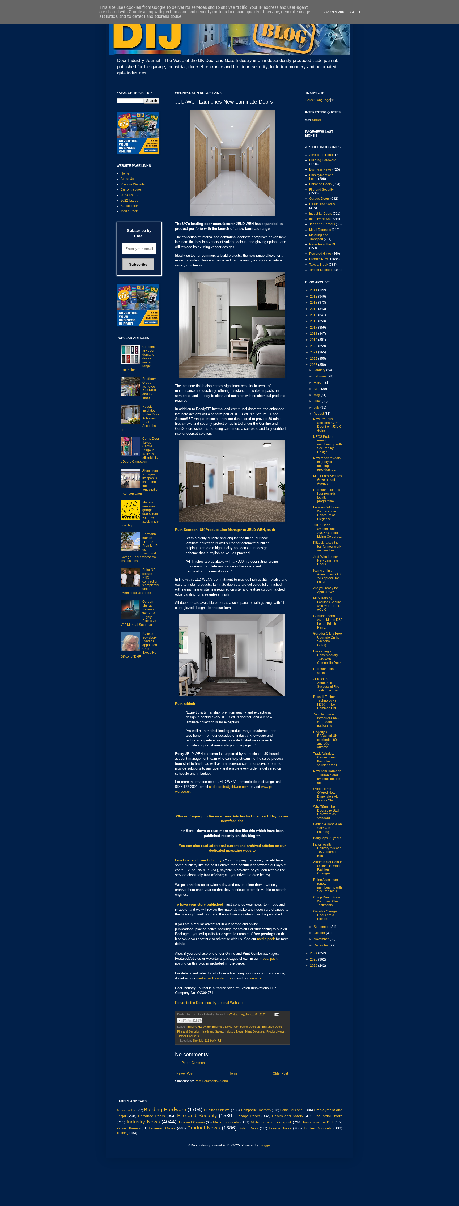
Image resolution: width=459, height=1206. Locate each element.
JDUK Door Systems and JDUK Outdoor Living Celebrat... (327, 530)
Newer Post (184, 1073)
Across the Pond (321, 155)
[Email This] (179, 1020)
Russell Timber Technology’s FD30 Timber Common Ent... (325, 702)
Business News (222, 1026)
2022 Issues (129, 200)
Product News (275, 1031)
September (322, 927)
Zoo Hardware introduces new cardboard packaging (326, 720)
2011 (314, 290)
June (318, 401)
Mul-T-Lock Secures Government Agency (327, 480)
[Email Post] (276, 1014)
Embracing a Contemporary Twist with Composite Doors (327, 657)
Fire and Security (188, 1031)
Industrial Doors (320, 213)
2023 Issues (129, 195)
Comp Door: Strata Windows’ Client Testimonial (327, 901)
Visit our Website (133, 184)
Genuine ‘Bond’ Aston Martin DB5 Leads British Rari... (327, 621)
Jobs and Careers (322, 224)
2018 (314, 334)
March (319, 382)
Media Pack (129, 211)
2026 (314, 965)
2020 (314, 346)
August (319, 413)
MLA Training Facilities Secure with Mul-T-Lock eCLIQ (327, 604)
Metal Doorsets (255, 1031)
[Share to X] (189, 1020)
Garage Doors (319, 199)
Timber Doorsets (188, 1036)
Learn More (334, 12)
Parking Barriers (129, 1128)
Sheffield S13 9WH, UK (207, 1040)
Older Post (280, 1073)
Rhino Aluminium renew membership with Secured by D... (327, 885)
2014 (314, 309)
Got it (355, 12)
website (255, 978)
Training (123, 1133)
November (322, 939)
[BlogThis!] (184, 1020)
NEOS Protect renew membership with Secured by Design (327, 444)
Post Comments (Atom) (211, 1081)
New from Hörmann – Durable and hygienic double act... (327, 776)
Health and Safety (212, 1031)
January (320, 370)
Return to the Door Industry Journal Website (209, 1003)
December (322, 945)
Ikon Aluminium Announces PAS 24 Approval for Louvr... (327, 576)
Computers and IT (293, 1110)
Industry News (234, 1031)
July (317, 407)
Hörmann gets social (323, 670)
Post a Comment (194, 1063)
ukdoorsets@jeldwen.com (229, 787)
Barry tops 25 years (327, 838)
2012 (314, 296)
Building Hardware (199, 1026)
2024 (314, 953)
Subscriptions (130, 206)
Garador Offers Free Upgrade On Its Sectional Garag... (327, 639)
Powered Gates (320, 254)
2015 (314, 315)
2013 (314, 302)
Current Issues (131, 190)
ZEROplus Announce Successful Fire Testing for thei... (327, 684)
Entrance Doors (272, 1026)
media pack (266, 939)
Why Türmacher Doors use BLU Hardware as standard (326, 812)
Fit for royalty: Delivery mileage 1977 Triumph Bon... (327, 850)
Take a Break (318, 264)
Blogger (265, 1145)
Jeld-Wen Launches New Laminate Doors (327, 560)
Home (233, 1073)
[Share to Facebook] (194, 1020)
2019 (314, 340)
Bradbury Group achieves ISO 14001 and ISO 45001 (150, 388)
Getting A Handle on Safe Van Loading (327, 828)
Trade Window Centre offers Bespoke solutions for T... (326, 759)
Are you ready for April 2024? (325, 590)
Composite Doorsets (247, 1026)
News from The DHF (323, 244)
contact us (223, 978)
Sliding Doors (249, 1128)
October (320, 933)
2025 (314, 959)
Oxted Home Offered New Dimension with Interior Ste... (326, 794)
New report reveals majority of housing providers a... (327, 464)
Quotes (316, 119)
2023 (314, 365)
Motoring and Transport (318, 237)
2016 (314, 321)
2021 (314, 352)
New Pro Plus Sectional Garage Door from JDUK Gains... (327, 424)
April (317, 389)
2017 (314, 327)
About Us (127, 179)
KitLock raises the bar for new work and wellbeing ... (327, 546)
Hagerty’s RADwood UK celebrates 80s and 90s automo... (325, 739)
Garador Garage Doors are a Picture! (325, 915)
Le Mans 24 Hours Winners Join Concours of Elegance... (326, 513)
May (317, 395)
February (321, 376)
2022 (314, 358)
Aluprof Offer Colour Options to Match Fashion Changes (327, 867)
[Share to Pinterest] (199, 1020)
